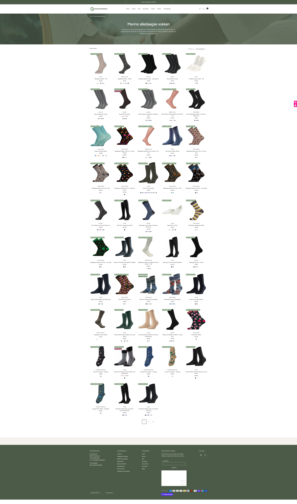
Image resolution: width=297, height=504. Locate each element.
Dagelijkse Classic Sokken (100, 334)
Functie (153, 8)
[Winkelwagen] (206, 9)
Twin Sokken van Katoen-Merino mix (100, 225)
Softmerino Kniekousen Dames (125, 225)
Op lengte (144, 461)
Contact (119, 454)
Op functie (144, 466)
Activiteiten (146, 8)
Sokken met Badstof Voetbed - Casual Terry (172, 335)
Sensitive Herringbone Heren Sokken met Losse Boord (124, 372)
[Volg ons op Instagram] (201, 455)
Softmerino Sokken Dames (172, 151)
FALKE (172, 149)
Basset (124, 112)
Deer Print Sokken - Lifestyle (100, 371)
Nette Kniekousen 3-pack (100, 114)
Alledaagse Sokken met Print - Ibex (101, 188)
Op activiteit (145, 464)
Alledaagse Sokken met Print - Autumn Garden (125, 152)
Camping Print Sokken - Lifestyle (148, 371)
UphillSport (100, 149)
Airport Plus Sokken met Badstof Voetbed (125, 262)
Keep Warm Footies (172, 225)
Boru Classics (101, 332)
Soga (100, 76)
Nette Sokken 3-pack (172, 79)
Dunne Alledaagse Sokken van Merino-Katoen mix (196, 115)
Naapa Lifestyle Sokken (101, 151)
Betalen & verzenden (122, 459)
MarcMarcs (196, 112)
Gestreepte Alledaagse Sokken (196, 225)
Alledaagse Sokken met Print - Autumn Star (196, 152)
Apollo (148, 76)
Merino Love (124, 76)
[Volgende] (153, 422)
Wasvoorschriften (121, 464)
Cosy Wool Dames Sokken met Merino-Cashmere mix (148, 335)
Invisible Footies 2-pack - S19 (196, 79)
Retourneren (120, 461)
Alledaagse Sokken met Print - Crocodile (100, 262)
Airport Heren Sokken (148, 188)
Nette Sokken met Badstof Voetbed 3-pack (148, 115)
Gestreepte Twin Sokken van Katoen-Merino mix (148, 226)
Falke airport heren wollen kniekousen (172, 262)
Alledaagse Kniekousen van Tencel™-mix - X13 (148, 152)
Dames (134, 8)
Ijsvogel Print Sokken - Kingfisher (100, 409)
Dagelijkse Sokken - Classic (125, 79)
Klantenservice (121, 466)
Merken (159, 8)
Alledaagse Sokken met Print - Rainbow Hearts (124, 189)
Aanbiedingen (167, 8)
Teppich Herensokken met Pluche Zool (101, 299)
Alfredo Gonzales (101, 369)
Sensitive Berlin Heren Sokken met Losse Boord (124, 335)
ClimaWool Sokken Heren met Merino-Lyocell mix (148, 409)
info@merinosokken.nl (99, 460)
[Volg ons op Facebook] (205, 455)
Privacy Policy (120, 468)
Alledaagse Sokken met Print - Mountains (196, 188)
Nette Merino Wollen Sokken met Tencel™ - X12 (172, 115)
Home (91, 16)
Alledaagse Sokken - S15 (100, 79)
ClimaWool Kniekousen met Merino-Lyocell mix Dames (124, 409)
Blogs (143, 468)
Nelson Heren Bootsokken (196, 299)
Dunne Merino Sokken (124, 114)
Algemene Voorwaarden (123, 471)
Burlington (148, 297)
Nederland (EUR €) (95, 492)
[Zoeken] (200, 9)
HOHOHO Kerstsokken (125, 299)
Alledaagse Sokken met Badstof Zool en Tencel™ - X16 (148, 263)
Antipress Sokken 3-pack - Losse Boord (148, 79)
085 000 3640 (96, 458)
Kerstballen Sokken (196, 334)
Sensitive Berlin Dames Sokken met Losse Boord (196, 372)
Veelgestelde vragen (122, 456)
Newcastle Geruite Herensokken (172, 299)
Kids (139, 8)
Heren (127, 8)
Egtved (101, 223)
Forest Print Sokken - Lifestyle (172, 371)
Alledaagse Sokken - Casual (196, 262)
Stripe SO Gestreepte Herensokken (148, 299)
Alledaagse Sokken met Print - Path (172, 188)
